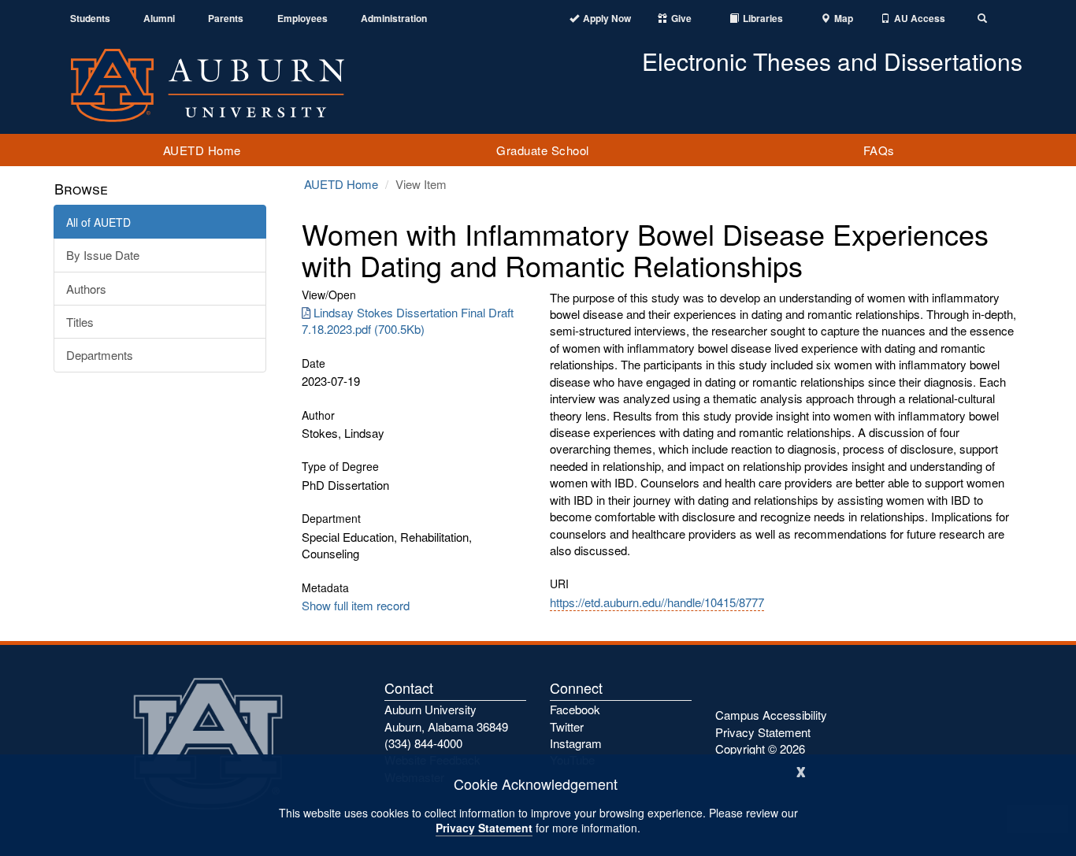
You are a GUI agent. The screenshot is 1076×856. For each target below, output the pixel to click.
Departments (99, 354)
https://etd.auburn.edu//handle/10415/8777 (657, 602)
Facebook (575, 709)
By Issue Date (102, 254)
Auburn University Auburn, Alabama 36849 (446, 717)
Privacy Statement (484, 828)
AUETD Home (202, 150)
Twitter (567, 726)
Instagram (576, 743)
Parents (225, 18)
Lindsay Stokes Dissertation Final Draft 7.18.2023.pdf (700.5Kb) (408, 320)
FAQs (879, 150)
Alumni (159, 18)
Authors (86, 288)
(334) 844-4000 (423, 743)
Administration (394, 18)
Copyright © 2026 (760, 748)
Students (90, 18)
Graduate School (542, 150)
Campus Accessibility (771, 714)
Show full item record (356, 605)
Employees (302, 18)
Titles (80, 321)
